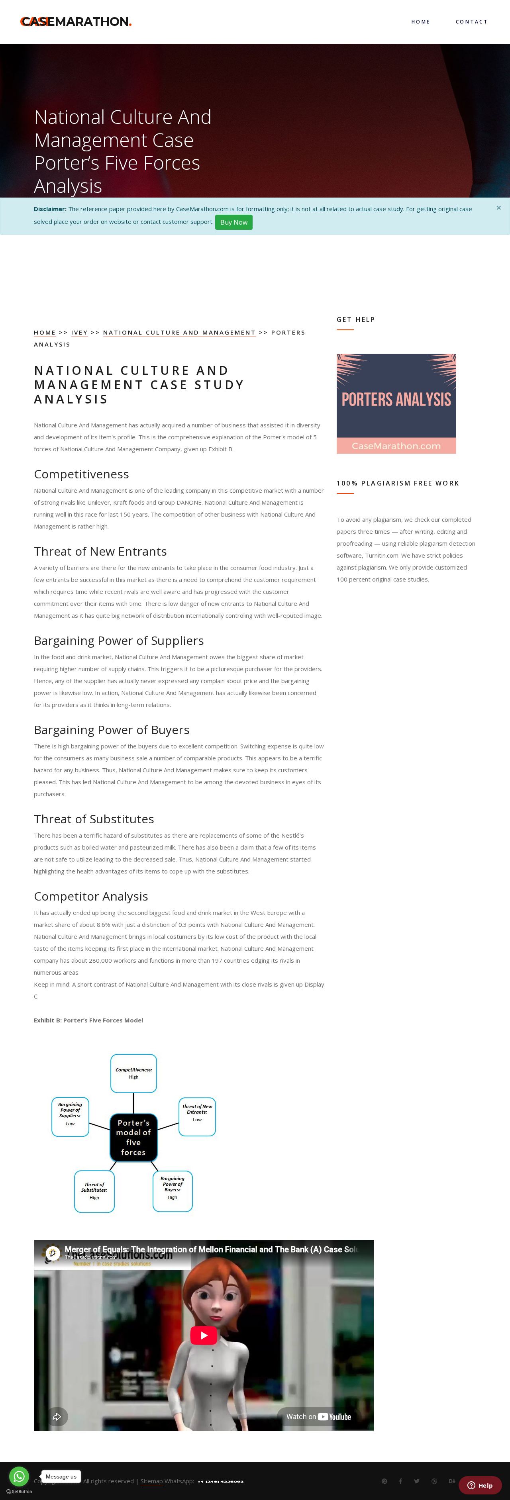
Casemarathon (77, 21)
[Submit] (315, 427)
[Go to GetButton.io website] (19, 1491)
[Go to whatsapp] (19, 1476)
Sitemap (152, 1481)
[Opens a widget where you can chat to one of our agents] (480, 1486)
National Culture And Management (179, 332)
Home (45, 332)
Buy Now (233, 222)
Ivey (79, 332)
